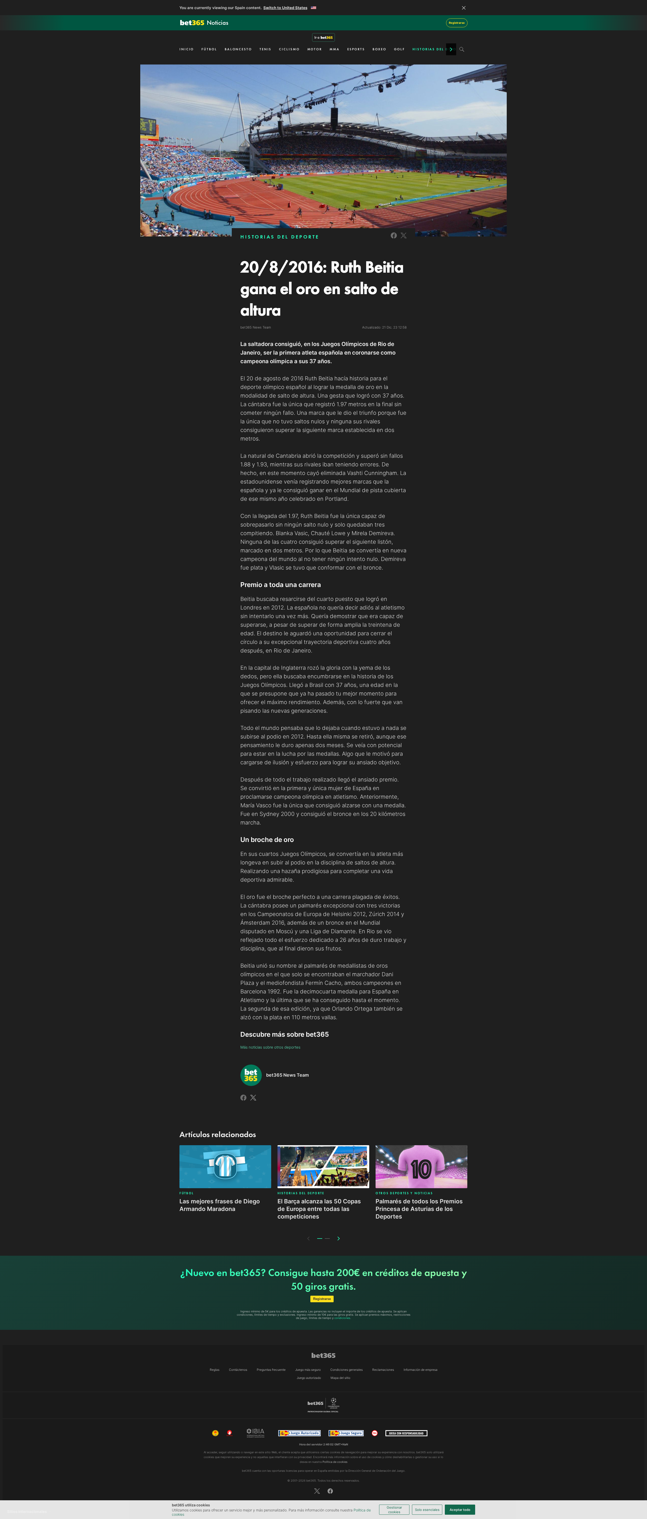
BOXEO (379, 49)
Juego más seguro (308, 1370)
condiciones (342, 1318)
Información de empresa (420, 1370)
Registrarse (457, 23)
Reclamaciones (383, 1370)
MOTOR (314, 49)
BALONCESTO (238, 49)
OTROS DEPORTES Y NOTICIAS (404, 1193)
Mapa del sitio (340, 1378)
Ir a (316, 37)
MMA (335, 49)
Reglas (214, 1370)
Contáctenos (238, 1370)
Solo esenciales (427, 1510)
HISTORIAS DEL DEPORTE (438, 49)
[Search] (462, 49)
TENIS (266, 49)
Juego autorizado (309, 1378)
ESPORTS (356, 49)
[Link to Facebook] (394, 238)
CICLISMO (289, 49)
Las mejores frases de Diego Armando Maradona (219, 1205)
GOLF (399, 49)
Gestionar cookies (394, 1509)
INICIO (186, 49)
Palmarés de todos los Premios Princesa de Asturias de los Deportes (419, 1209)
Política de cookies (335, 1462)
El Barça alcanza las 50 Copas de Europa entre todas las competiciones (319, 1209)
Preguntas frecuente (271, 1370)
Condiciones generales (346, 1370)
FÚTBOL (209, 49)
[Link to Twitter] (404, 238)
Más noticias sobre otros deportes (270, 1047)
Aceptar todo (460, 1510)
